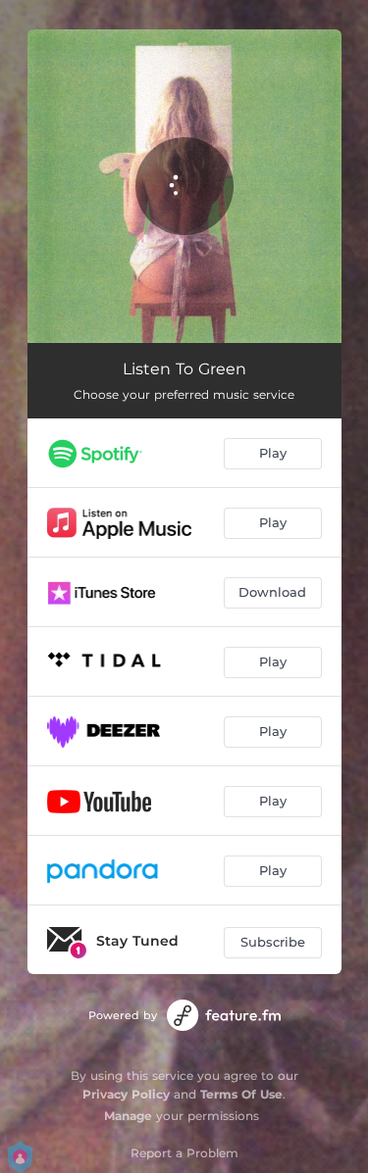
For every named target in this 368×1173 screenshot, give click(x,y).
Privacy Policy (126, 1094)
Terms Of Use (241, 1094)
